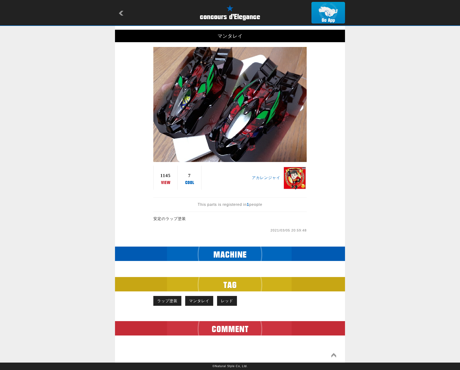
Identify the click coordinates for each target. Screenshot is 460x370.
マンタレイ (199, 301)
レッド (227, 301)
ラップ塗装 (167, 301)
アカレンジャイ (266, 178)
